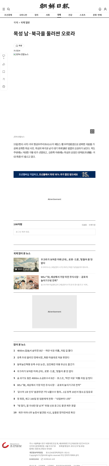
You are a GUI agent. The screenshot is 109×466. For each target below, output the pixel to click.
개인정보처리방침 (36, 452)
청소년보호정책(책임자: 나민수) (57, 452)
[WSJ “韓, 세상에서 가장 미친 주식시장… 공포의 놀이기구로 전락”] (26, 282)
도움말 (84, 225)
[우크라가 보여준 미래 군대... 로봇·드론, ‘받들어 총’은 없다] (26, 265)
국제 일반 (25, 22)
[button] (3, 9)
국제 (16, 22)
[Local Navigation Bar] (3, 9)
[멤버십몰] (54, 174)
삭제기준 (92, 225)
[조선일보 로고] (55, 6)
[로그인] (105, 9)
